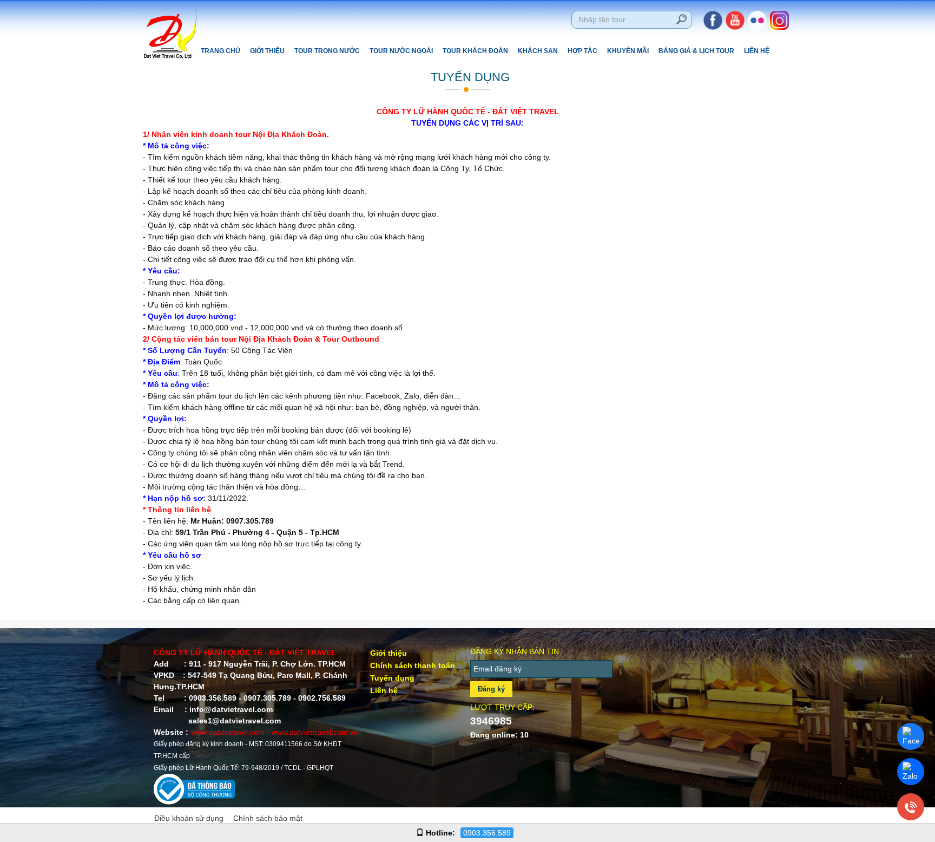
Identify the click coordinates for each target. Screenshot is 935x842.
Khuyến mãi (628, 51)
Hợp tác (582, 51)
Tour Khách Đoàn (475, 51)
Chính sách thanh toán (412, 665)
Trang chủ (220, 51)
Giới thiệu (267, 51)
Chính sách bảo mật (267, 818)
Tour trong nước (327, 51)
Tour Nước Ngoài (401, 51)
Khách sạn (538, 51)
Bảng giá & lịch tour (696, 51)
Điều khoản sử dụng (188, 818)
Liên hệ (756, 51)
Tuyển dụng (392, 678)
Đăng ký (491, 689)
